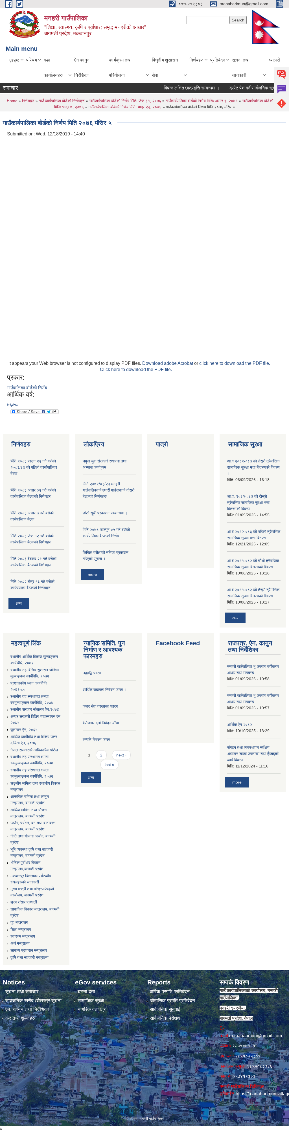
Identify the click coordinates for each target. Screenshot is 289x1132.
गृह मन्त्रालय (19, 922)
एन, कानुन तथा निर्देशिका (27, 1009)
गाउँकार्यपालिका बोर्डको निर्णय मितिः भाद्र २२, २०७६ (124, 107)
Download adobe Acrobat (168, 363)
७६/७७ (12, 404)
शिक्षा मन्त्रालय (20, 929)
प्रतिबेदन (217, 60)
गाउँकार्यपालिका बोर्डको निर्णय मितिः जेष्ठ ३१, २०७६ (125, 100)
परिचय (31, 60)
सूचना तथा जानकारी (240, 68)
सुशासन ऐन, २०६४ (24, 729)
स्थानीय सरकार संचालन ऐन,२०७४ (34, 709)
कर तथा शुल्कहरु (20, 1018)
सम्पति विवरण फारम (96, 739)
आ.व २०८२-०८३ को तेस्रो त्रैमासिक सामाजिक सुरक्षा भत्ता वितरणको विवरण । (253, 467)
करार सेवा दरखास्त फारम (100, 706)
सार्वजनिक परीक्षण (165, 1018)
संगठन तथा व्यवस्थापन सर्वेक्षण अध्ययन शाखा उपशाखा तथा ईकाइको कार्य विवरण (253, 753)
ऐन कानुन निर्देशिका (81, 68)
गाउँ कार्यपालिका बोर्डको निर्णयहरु (62, 100)
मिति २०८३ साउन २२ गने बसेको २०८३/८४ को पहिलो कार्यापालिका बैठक (33, 467)
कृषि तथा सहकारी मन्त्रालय (29, 957)
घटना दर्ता (86, 991)
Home (12, 100)
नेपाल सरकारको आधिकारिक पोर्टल (34, 750)
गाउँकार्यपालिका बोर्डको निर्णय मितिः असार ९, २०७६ (202, 100)
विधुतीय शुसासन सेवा (165, 68)
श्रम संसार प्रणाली (23, 902)
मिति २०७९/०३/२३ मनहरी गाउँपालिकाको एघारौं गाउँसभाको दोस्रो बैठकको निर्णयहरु (108, 490)
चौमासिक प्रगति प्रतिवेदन (172, 1000)
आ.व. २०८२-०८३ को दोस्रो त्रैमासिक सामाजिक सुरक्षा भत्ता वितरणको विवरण (248, 502)
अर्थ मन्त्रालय (20, 943)
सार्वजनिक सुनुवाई (165, 1009)
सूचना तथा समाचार (21, 991)
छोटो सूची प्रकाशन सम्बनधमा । (105, 513)
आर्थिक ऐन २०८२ (239, 724)
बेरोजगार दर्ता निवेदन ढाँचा (101, 723)
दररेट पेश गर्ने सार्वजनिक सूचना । (246, 87)
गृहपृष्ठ (14, 60)
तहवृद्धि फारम (92, 673)
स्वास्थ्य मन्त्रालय (22, 936)
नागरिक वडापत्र (92, 1009)
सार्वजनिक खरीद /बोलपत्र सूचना (33, 1000)
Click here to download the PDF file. (136, 369)
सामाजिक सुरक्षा (91, 1000)
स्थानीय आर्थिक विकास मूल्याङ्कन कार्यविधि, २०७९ (34, 659)
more (92, 574)
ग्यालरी (274, 60)
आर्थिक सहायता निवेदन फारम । (105, 689)
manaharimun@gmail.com (255, 1035)
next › (121, 755)
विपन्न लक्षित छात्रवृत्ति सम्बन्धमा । (181, 87)
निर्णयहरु (196, 60)
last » (109, 764)
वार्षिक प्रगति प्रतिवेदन (170, 991)
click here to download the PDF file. (234, 363)
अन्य (19, 603)
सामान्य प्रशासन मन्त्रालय (28, 950)
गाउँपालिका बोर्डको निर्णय (27, 387)
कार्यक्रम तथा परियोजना (120, 68)
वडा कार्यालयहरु (53, 68)
